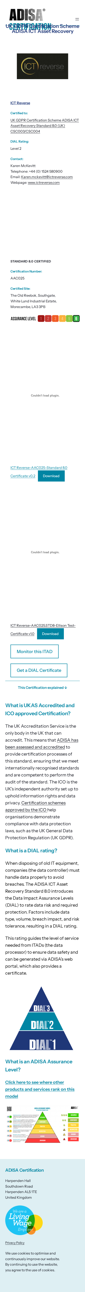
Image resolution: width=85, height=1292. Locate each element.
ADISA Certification (24, 1170)
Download (51, 476)
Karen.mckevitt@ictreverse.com (47, 177)
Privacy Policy (14, 1243)
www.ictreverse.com (44, 182)
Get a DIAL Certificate (39, 670)
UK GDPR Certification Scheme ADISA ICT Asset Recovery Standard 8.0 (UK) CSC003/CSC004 (44, 125)
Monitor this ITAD (35, 651)
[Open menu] (77, 19)
